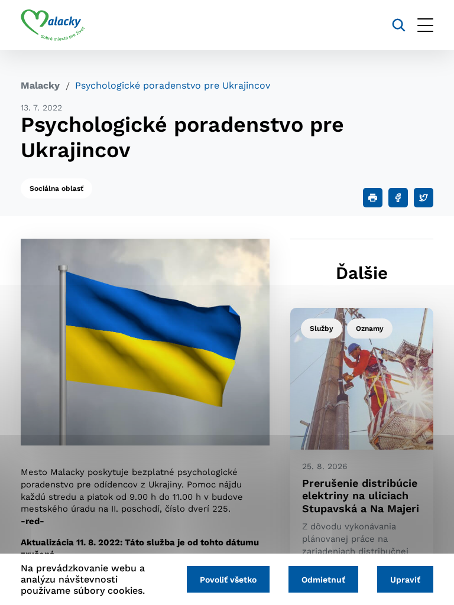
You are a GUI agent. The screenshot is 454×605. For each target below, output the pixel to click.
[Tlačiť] (372, 197)
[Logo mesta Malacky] (53, 25)
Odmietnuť (323, 579)
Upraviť (405, 579)
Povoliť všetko (228, 579)
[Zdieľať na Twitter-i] (423, 197)
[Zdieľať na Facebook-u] (398, 197)
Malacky (40, 85)
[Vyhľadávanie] (399, 25)
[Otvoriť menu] (425, 25)
